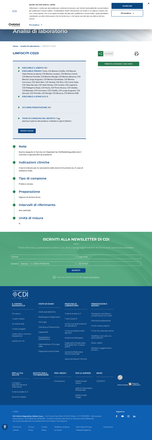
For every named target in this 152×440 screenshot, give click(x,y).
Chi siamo (16, 314)
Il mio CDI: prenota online (102, 331)
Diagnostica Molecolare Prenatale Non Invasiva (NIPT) (75, 345)
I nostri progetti (18, 329)
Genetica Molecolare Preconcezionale (74, 353)
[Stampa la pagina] (136, 53)
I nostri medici (18, 319)
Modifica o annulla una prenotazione (101, 337)
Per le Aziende (83, 373)
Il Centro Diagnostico (18, 305)
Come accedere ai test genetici (74, 332)
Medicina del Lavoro (81, 382)
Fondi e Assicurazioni (100, 326)
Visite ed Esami (46, 304)
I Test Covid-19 (71, 319)
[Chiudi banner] (148, 3)
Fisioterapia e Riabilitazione (44, 338)
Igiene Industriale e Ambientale (83, 389)
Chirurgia (42, 322)
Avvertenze (108, 427)
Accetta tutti (127, 6)
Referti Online (26, 131)
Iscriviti (76, 270)
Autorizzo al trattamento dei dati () (78, 277)
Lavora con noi (18, 341)
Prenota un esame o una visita (119, 64)
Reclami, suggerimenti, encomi (101, 349)
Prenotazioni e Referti (99, 305)
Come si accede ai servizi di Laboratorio (75, 325)
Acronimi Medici (19, 397)
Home (15, 46)
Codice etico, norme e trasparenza (21, 335)
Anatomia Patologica (74, 338)
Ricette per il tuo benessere (41, 374)
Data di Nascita (41, 263)
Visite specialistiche (47, 312)
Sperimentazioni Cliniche (76, 359)
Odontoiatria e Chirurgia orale (49, 345)
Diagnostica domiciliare (48, 351)
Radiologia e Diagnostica (49, 317)
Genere (14, 264)
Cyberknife (43, 332)
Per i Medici (60, 373)
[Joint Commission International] (120, 377)
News (99, 373)
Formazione (59, 381)
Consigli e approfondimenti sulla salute (19, 385)
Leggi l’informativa (91, 277)
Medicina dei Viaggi (81, 396)
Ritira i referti (96, 343)
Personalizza (34, 25)
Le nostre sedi (18, 324)
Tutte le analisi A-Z (73, 314)
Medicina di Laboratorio (71, 305)
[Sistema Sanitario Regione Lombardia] (129, 384)
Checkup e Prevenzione (48, 327)
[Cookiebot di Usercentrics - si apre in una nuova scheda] (14, 25)
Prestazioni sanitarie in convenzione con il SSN (101, 315)
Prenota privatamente (101, 321)
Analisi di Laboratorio (30, 46)
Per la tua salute (17, 374)
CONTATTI (100, 381)
